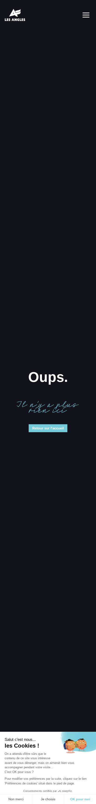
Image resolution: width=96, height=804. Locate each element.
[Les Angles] (15, 15)
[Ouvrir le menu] (86, 15)
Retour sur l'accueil (48, 428)
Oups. (48, 377)
